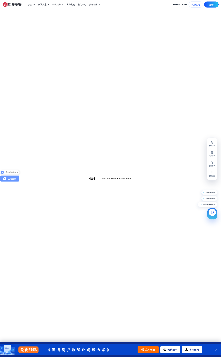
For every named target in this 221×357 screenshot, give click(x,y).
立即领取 (150, 349)
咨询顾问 (194, 349)
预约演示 (172, 349)
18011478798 (180, 4)
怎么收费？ (210, 198)
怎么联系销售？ (209, 204)
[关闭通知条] (216, 349)
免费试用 (196, 4)
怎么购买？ (210, 192)
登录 (211, 4)
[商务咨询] (212, 214)
